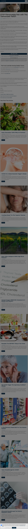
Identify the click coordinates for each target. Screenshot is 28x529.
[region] (14, 526)
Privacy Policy (21, 525)
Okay (14, 527)
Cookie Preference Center (8, 527)
